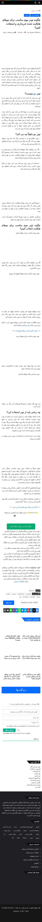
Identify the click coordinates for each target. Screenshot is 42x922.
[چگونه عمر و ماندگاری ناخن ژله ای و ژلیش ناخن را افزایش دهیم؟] (31, 667)
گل (13, 838)
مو (34, 93)
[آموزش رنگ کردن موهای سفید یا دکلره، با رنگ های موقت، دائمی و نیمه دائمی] (11, 667)
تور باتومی (37, 776)
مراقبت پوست (12, 834)
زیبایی (33, 10)
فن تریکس (25, 325)
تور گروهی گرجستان (34, 778)
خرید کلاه (32, 767)
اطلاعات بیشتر (19, 581)
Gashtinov (33, 769)
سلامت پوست (28, 834)
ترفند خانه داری (7, 827)
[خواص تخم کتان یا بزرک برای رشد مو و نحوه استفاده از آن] (31, 649)
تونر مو (14, 593)
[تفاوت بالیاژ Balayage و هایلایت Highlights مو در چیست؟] (11, 628)
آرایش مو (28, 593)
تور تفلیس (37, 773)
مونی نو (38, 767)
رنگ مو (8, 593)
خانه (37, 10)
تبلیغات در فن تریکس (32, 852)
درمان (25, 830)
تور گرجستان (36, 771)
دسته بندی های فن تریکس (30, 859)
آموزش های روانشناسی (26, 827)
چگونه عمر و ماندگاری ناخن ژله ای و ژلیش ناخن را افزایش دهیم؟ (31, 676)
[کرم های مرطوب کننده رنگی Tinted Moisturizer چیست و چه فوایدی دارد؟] (31, 628)
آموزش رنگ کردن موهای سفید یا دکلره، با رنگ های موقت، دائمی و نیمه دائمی (11, 676)
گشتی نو (37, 787)
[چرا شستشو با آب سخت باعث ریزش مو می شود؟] (11, 649)
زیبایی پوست (7, 830)
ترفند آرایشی (21, 593)
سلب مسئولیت (34, 856)
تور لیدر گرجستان (35, 780)
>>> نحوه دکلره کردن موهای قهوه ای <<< (26, 331)
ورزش (37, 838)
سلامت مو (25, 596)
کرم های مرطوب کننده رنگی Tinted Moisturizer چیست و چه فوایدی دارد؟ (31, 638)
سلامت (37, 834)
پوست (31, 838)
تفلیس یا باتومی (35, 782)
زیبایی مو (32, 596)
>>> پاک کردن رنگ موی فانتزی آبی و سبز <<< (25, 507)
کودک (18, 838)
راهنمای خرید (35, 15)
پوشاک (24, 838)
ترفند (15, 827)
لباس (20, 834)
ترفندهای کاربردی (34, 830)
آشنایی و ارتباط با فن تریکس (30, 849)
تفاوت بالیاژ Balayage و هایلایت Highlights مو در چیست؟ (12, 638)
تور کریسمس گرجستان (33, 785)
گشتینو (38, 769)
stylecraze (31, 590)
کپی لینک (8, 602)
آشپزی (37, 827)
